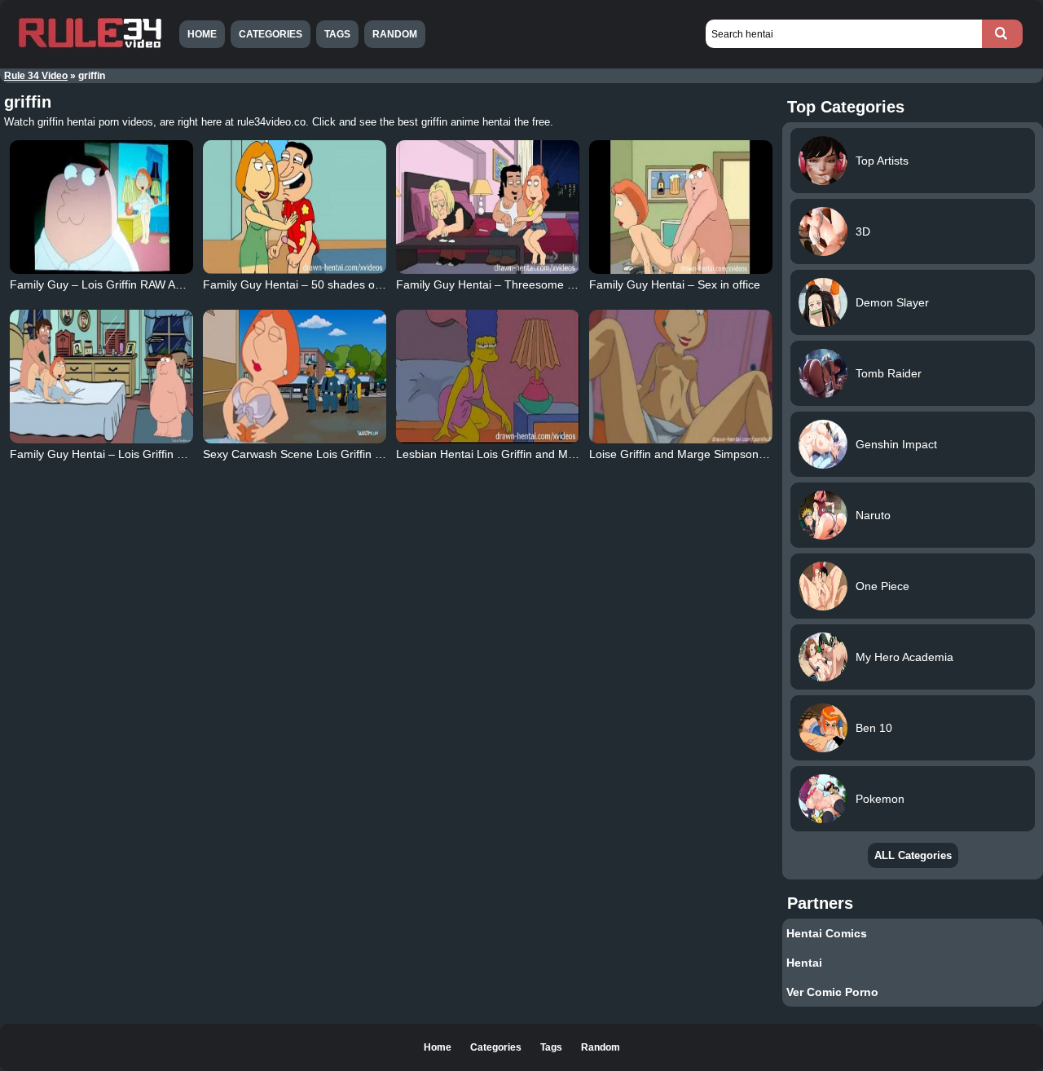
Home (202, 34)
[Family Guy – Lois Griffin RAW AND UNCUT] (102, 207)
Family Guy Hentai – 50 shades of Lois (303, 284)
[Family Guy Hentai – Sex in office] (681, 207)
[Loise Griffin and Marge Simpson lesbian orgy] (681, 376)
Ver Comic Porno (832, 991)
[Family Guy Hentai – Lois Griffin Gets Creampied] (102, 376)
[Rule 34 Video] (89, 46)
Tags (337, 34)
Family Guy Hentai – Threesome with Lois (504, 284)
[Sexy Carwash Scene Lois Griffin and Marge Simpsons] (295, 376)
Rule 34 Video (36, 76)
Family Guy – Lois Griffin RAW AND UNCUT (122, 284)
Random (394, 34)
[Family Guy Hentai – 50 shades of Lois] (295, 207)
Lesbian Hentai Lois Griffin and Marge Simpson (518, 454)
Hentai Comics (826, 933)
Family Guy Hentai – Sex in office (674, 284)
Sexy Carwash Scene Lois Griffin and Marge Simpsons (344, 454)
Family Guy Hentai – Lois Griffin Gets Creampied (136, 454)
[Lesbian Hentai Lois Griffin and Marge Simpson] (488, 376)
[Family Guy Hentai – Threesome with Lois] (488, 207)
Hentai (804, 962)
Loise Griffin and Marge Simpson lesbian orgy (707, 454)
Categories (270, 34)
